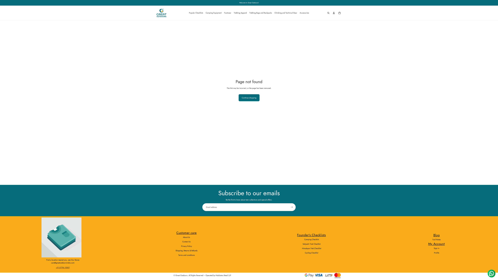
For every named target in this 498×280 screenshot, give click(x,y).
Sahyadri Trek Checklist (311, 244)
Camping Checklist (311, 239)
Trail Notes (436, 239)
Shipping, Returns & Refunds (187, 250)
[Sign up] (292, 207)
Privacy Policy (186, 246)
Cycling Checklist (311, 252)
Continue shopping (249, 97)
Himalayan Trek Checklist (311, 248)
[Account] (334, 13)
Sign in (436, 248)
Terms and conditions (186, 255)
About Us (186, 237)
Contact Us (186, 241)
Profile (436, 252)
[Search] (328, 13)
